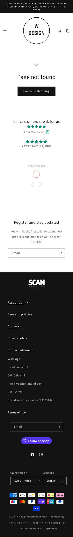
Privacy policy (17, 338)
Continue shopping (36, 91)
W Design (21, 516)
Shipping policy (57, 522)
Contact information (30, 528)
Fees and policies (20, 314)
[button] (5, 30)
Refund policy (57, 516)
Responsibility (18, 302)
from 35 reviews (34, 132)
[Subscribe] (60, 253)
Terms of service (37, 522)
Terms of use (17, 412)
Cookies (13, 326)
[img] (36, 126)
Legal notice (50, 528)
